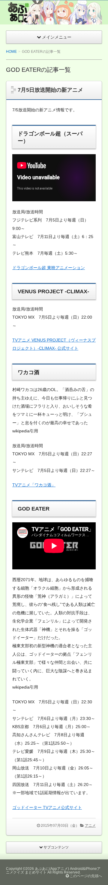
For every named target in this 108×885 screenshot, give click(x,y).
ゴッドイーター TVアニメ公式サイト (47, 807)
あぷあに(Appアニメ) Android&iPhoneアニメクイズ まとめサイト (53, 870)
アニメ (90, 825)
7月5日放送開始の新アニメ (50, 90)
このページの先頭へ (85, 876)
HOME (11, 51)
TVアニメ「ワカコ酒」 (34, 484)
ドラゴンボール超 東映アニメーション (48, 267)
